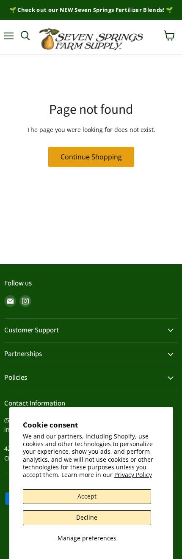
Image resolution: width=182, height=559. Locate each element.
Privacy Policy (133, 475)
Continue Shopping (91, 157)
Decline (86, 517)
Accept (87, 496)
